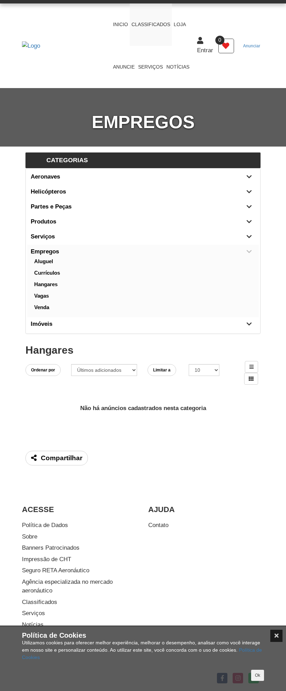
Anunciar (251, 46)
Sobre (29, 536)
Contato (158, 525)
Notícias (33, 624)
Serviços (43, 236)
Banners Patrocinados (51, 547)
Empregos (45, 251)
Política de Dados (45, 525)
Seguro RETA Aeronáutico (55, 570)
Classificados (39, 602)
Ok (257, 675)
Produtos (43, 221)
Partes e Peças (51, 206)
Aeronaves (45, 176)
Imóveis (41, 324)
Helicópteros (48, 191)
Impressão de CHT (46, 559)
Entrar (205, 50)
